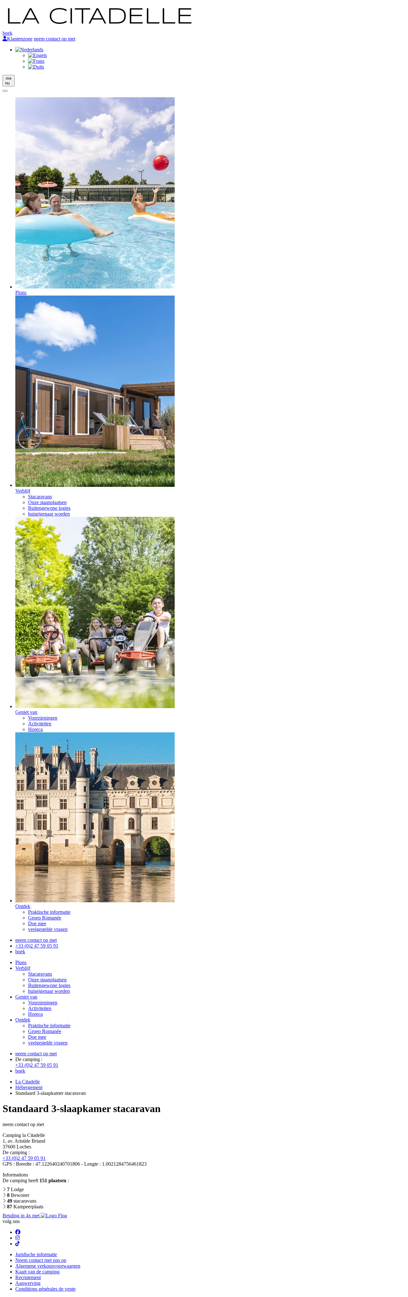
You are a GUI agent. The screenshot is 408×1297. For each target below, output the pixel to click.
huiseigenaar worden (49, 514)
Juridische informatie (36, 1254)
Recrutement (28, 1277)
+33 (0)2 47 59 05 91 (36, 946)
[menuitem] (29, 49)
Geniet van (26, 997)
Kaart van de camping (37, 1271)
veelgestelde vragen (48, 929)
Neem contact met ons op (40, 1260)
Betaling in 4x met (22, 1215)
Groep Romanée (44, 917)
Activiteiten (39, 723)
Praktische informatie (49, 912)
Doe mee (37, 923)
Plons (20, 962)
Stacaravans (40, 496)
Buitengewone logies (49, 508)
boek (7, 33)
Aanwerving (27, 1283)
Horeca (35, 729)
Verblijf (22, 968)
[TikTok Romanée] (17, 1243)
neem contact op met (54, 38)
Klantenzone (20, 38)
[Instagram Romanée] (17, 1238)
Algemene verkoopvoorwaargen (47, 1266)
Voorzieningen (42, 718)
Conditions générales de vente (45, 1289)
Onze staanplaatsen (47, 502)
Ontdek (22, 1019)
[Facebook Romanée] (17, 1232)
